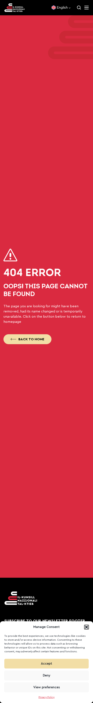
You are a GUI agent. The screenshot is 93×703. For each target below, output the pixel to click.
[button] (86, 627)
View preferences (46, 687)
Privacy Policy (46, 697)
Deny (46, 675)
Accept (46, 663)
